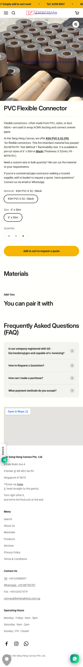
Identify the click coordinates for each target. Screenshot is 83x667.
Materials (9, 532)
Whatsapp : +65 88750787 (20, 585)
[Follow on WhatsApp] (26, 643)
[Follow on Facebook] (6, 643)
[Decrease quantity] (9, 236)
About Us (9, 525)
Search (8, 519)
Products (9, 539)
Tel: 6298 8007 (54, 4)
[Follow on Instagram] (16, 643)
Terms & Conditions (15, 559)
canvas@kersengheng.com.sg (22, 598)
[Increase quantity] (23, 236)
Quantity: (9, 228)
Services (9, 545)
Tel (5, 578)
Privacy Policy (12, 552)
